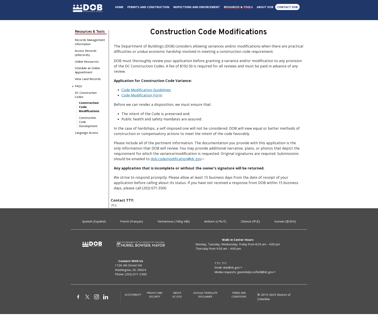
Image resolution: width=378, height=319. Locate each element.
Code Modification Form (141, 95)
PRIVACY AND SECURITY (154, 295)
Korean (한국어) (285, 221)
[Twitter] (88, 296)
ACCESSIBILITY (133, 294)
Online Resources (87, 61)
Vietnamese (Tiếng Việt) (174, 221)
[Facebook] (79, 296)
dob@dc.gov (231, 267)
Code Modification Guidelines (146, 89)
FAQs (78, 86)
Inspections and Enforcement (196, 7)
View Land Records (88, 79)
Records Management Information (90, 42)
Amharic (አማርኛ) (215, 221)
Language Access (86, 133)
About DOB (265, 7)
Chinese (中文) (250, 221)
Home (119, 7)
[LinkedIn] (106, 296)
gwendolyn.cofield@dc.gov (255, 272)
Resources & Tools (238, 7)
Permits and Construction (148, 7)
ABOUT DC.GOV (177, 295)
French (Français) (131, 221)
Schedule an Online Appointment (87, 70)
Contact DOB (287, 7)
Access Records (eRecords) (85, 53)
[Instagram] (97, 296)
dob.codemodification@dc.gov (176, 158)
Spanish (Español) (94, 221)
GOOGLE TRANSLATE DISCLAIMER (205, 295)
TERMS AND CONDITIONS (239, 295)
